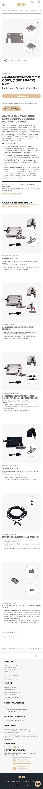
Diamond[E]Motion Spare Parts (17, 11)
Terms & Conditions (10, 694)
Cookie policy (34, 781)
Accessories (32, 11)
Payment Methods (10, 687)
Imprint (7, 781)
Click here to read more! (11, 194)
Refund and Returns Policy (12, 692)
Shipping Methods (10, 689)
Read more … (8, 739)
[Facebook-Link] (10, 747)
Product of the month (13, 712)
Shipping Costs (32, 103)
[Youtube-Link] (19, 747)
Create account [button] (21, 96)
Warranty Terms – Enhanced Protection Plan (13, 698)
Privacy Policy (25, 781)
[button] (4, 4)
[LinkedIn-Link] (5, 747)
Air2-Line (10, 707)
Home (4, 11)
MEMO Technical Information (15, 720)
